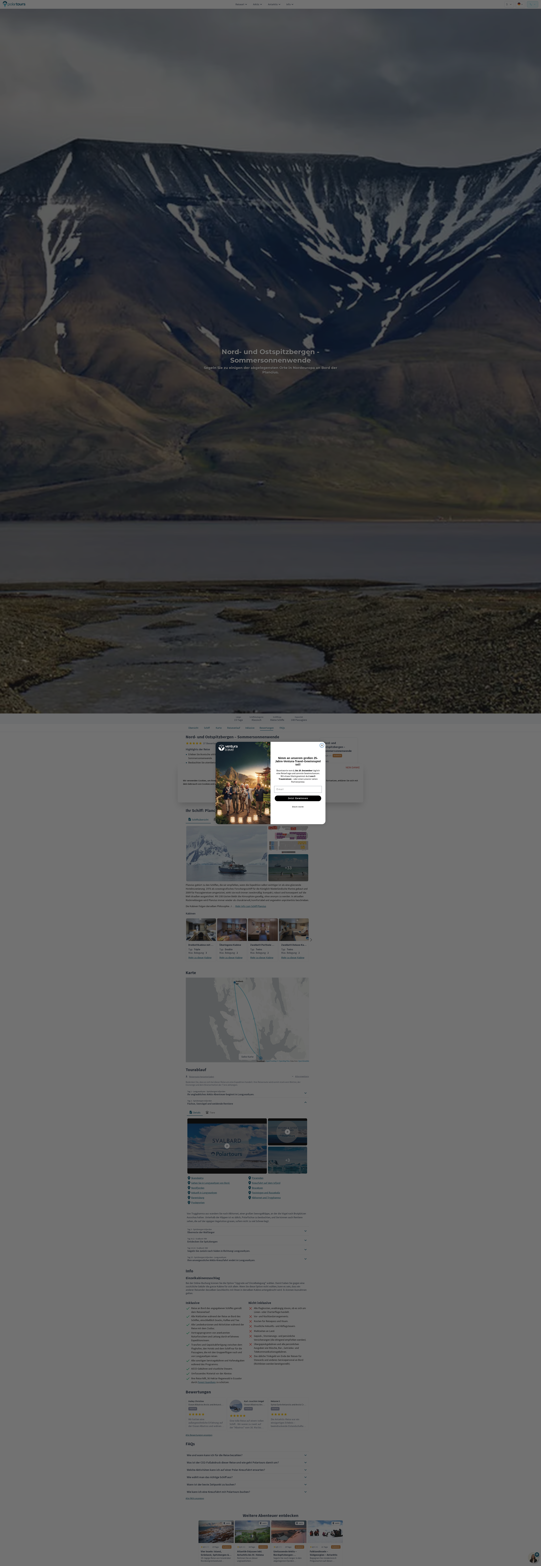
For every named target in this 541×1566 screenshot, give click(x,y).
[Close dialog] (322, 745)
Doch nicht (298, 807)
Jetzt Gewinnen (298, 798)
